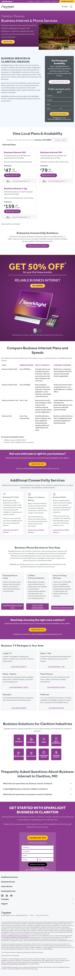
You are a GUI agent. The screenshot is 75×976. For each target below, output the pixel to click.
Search (56, 1)
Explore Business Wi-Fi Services (10, 531)
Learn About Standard (18, 708)
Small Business (7, 1)
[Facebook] (7, 896)
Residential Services (8, 891)
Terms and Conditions (42, 915)
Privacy (31, 915)
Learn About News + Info (56, 667)
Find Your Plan (8, 42)
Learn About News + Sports (18, 687)
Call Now (59, 82)
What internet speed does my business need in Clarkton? (27, 783)
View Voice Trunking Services (62, 608)
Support (37, 1)
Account (47, 1)
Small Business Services (9, 877)
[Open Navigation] (71, 7)
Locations (30, 1)
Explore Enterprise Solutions (37, 246)
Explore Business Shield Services (61, 531)
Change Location (60, 140)
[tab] (37, 783)
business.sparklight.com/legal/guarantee (16, 937)
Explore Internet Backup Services (36, 531)
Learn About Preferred (56, 708)
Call (37, 464)
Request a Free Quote (59, 114)
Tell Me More (37, 286)
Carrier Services (6, 886)
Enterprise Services (8, 882)
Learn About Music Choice (56, 687)
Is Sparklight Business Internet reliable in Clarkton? (25, 789)
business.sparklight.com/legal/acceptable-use (15, 935)
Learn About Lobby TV (18, 667)
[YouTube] (11, 896)
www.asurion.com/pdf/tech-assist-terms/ (14, 964)
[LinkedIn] (2, 896)
